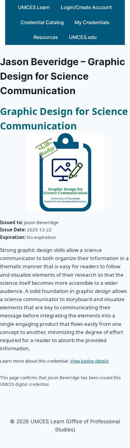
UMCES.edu (83, 37)
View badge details (89, 361)
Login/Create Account (86, 7)
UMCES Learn (34, 7)
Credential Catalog (42, 22)
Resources (46, 37)
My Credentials (92, 22)
